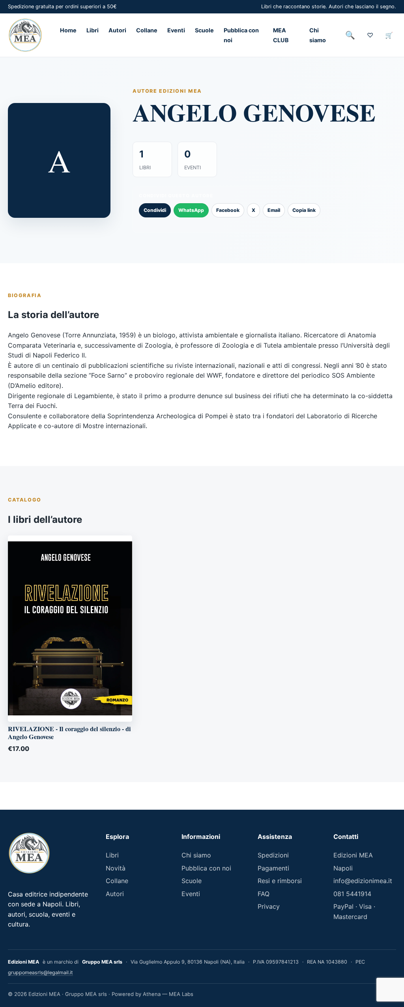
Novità (115, 868)
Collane (146, 30)
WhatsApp (191, 210)
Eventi (176, 30)
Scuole (204, 30)
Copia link (304, 210)
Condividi (155, 210)
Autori (117, 30)
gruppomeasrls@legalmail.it (40, 972)
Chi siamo (196, 855)
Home (68, 30)
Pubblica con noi (206, 868)
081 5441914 (352, 894)
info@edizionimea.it (362, 881)
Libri (92, 30)
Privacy (269, 906)
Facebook (227, 210)
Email (273, 210)
